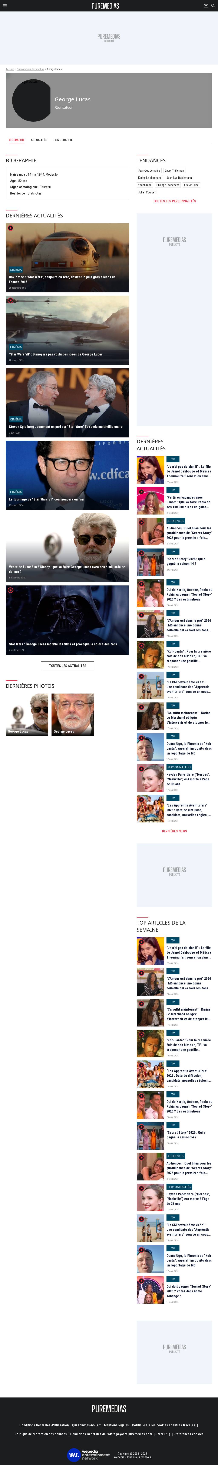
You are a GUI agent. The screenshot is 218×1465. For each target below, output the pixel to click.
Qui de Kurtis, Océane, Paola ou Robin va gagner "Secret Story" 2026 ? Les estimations (189, 594)
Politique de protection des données (41, 1434)
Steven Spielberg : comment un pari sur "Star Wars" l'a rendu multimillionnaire (66, 427)
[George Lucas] (27, 715)
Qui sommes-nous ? (86, 1425)
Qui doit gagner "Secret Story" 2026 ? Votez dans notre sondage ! (188, 1291)
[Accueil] (105, 6)
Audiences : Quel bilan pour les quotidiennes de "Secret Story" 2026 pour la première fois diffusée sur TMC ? (189, 535)
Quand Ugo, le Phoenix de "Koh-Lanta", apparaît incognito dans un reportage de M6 (189, 748)
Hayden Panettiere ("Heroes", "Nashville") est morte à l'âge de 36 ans (188, 779)
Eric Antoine (191, 185)
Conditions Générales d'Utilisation (44, 1425)
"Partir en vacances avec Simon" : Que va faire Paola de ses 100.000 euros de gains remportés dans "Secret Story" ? (189, 507)
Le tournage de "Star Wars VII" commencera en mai (46, 499)
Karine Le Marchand (150, 177)
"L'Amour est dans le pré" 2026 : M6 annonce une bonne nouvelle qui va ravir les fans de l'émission (188, 628)
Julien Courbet (147, 192)
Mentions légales (116, 1425)
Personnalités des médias (30, 69)
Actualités (39, 140)
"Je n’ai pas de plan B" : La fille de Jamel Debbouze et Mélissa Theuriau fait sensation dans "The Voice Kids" (188, 474)
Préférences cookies (189, 1434)
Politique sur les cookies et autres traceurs (163, 1425)
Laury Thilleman (174, 170)
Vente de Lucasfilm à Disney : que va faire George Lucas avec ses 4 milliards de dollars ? (67, 569)
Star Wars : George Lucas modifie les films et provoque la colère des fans (63, 644)
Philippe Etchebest (167, 185)
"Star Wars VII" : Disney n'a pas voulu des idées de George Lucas (56, 354)
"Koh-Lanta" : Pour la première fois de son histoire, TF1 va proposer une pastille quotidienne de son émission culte (188, 661)
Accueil (10, 69)
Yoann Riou (145, 185)
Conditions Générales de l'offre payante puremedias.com (111, 1434)
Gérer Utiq (162, 1434)
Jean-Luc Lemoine (149, 170)
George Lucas (18, 731)
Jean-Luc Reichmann (179, 177)
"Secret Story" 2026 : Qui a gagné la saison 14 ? (185, 561)
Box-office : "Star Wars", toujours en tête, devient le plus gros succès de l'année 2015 (62, 279)
